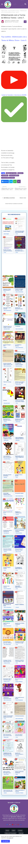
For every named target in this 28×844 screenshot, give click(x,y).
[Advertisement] (14, 136)
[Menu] (2, 4)
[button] (25, 4)
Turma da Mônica (14, 175)
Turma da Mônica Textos (13, 10)
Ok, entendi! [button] (5, 841)
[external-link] (21, 825)
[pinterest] (18, 825)
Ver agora (9, 838)
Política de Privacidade (10, 833)
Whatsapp (15, 181)
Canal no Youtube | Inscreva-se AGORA (13, 95)
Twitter (11, 181)
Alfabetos (20, 173)
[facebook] (7, 825)
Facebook (6, 181)
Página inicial (4, 10)
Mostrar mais (23, 197)
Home (7, 830)
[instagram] (15, 825)
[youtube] (13, 825)
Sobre (13, 830)
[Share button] (19, 181)
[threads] (10, 825)
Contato (20, 830)
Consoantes (5, 175)
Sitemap (21, 833)
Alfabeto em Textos (11, 173)
